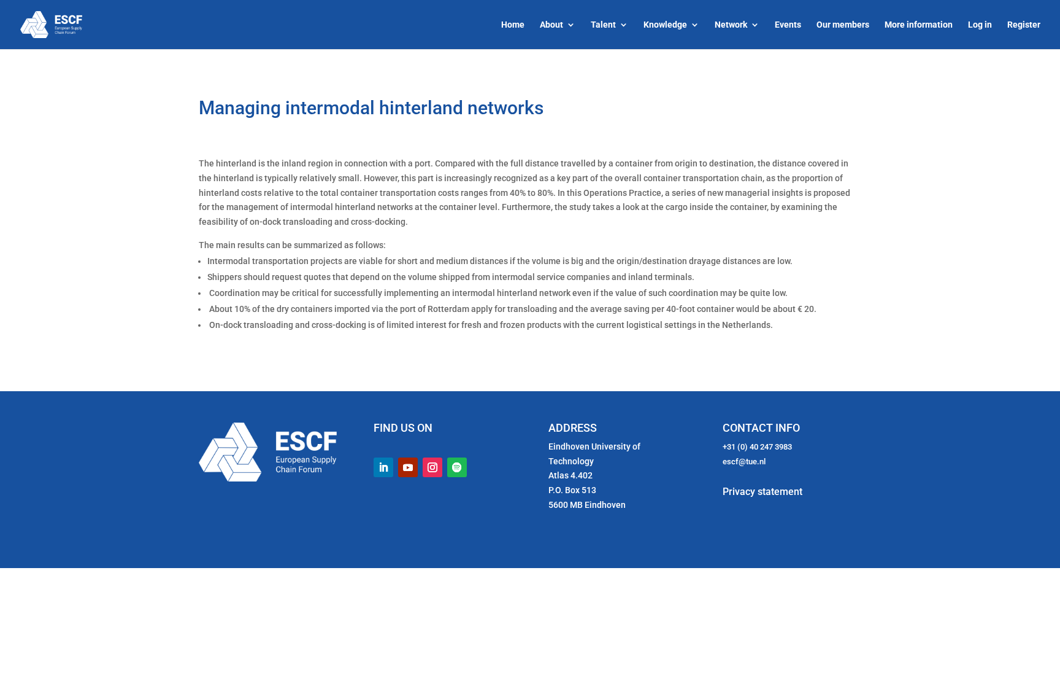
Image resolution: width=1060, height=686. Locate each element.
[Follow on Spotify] (457, 467)
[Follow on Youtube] (408, 467)
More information (919, 24)
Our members (842, 24)
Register (1023, 24)
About (551, 24)
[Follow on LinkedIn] (383, 467)
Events (788, 24)
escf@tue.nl (744, 461)
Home (512, 24)
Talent (603, 24)
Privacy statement (762, 491)
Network (731, 24)
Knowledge (665, 24)
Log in (980, 24)
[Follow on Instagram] (432, 467)
